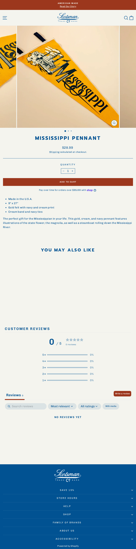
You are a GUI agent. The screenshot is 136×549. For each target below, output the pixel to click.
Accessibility (67, 538)
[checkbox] (111, 406)
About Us (67, 530)
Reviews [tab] (14, 395)
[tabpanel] (68, 429)
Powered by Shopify (68, 546)
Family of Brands (67, 522)
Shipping (54, 152)
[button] (68, 355)
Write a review (122, 393)
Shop (67, 514)
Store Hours (67, 498)
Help (67, 506)
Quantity (68, 164)
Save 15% (67, 490)
